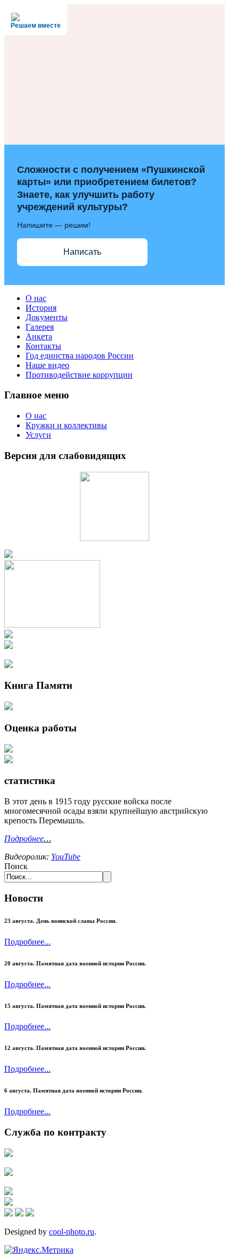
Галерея (40, 326)
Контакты (43, 346)
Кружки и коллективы (66, 425)
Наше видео (47, 365)
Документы (47, 317)
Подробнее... (27, 941)
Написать (82, 251)
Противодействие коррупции (79, 374)
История (41, 307)
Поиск (16, 866)
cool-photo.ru (71, 1231)
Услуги (38, 434)
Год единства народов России (80, 355)
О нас (36, 298)
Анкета (39, 336)
